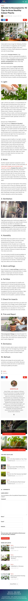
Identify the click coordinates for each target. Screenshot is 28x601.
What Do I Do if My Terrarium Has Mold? (17, 474)
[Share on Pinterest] (7, 20)
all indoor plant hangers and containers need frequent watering (14, 166)
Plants (2, 5)
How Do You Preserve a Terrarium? (16, 557)
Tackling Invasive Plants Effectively (16, 467)
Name (2, 516)
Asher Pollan (14, 389)
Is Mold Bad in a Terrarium (17, 566)
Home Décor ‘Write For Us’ (14, 594)
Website (3, 526)
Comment (3, 499)
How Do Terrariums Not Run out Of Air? (18, 548)
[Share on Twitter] (4, 20)
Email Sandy (17, 592)
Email (2, 521)
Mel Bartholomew (12, 468)
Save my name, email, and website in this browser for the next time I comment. (13, 534)
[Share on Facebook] (2, 20)
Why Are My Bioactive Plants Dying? (16, 482)
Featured (5, 373)
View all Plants (13, 584)
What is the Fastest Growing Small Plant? (18, 576)
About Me (10, 592)
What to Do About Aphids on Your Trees (17, 459)
